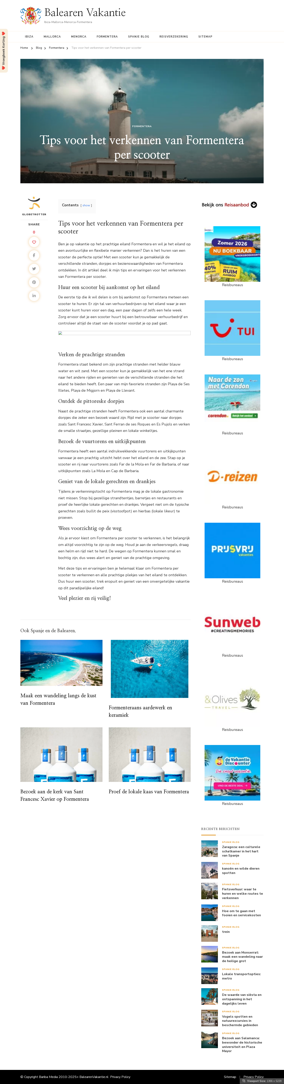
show (86, 205)
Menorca (78, 37)
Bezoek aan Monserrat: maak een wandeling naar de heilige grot (242, 956)
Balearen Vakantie (85, 13)
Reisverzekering (173, 37)
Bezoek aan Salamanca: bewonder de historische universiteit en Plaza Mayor (242, 1044)
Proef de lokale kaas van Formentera (149, 791)
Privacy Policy (120, 1077)
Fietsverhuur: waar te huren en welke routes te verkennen (242, 893)
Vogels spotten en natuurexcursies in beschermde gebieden (240, 1021)
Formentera (107, 37)
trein (226, 932)
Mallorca (52, 37)
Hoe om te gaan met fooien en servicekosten (241, 913)
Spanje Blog (138, 37)
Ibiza (29, 37)
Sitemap (205, 37)
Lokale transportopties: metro (241, 976)
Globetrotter (34, 214)
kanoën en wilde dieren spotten (240, 870)
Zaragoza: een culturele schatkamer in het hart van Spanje (241, 851)
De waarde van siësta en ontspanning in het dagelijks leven (242, 999)
